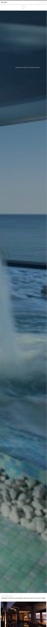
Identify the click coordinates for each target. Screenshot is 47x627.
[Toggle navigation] (45, 2)
